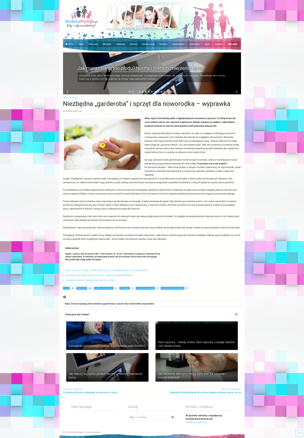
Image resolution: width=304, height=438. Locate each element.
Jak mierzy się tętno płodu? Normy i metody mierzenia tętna (98, 275)
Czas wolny (194, 44)
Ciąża (81, 44)
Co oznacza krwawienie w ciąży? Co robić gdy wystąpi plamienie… (146, 68)
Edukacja (120, 44)
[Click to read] (107, 335)
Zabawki (219, 44)
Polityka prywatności (196, 422)
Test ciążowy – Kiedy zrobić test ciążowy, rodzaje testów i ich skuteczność (106, 270)
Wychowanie (178, 44)
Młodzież (107, 44)
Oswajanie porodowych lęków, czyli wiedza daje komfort (107, 345)
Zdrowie (133, 44)
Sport (207, 44)
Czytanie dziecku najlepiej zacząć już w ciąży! (90, 280)
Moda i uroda (148, 44)
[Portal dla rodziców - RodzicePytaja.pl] (81, 26)
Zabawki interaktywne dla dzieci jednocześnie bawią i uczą (205, 392)
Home (70, 44)
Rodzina (163, 44)
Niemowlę (93, 44)
